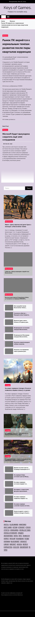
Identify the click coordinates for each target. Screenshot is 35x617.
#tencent (21, 527)
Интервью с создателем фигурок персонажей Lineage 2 (21, 490)
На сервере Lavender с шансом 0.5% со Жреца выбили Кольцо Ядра (16, 434)
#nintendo (22, 524)
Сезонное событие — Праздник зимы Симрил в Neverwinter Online (21, 314)
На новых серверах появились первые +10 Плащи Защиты (20, 497)
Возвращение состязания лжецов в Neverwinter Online (21, 328)
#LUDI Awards (14, 524)
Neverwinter (8, 221)
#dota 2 (6, 524)
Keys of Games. (17, 7)
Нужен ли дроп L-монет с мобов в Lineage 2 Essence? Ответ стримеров (22, 512)
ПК (29, 547)
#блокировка (8, 535)
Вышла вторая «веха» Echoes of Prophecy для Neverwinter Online (21, 321)
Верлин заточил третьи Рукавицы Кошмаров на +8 (21, 468)
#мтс (20, 535)
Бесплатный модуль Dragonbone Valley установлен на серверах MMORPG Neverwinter (17, 298)
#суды (26, 538)
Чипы (5, 550)
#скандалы (20, 538)
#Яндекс (21, 533)
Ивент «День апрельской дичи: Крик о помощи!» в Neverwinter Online (18, 225)
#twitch (6, 530)
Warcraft (13, 544)
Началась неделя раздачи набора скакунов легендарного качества (22, 343)
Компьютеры (8, 547)
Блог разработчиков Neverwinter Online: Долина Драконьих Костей (22, 307)
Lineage (7, 385)
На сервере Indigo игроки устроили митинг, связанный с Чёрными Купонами (18, 459)
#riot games (8, 527)
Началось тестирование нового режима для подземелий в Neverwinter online (22, 350)
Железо (5, 35)
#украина (7, 541)
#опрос (6, 538)
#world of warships (10, 533)
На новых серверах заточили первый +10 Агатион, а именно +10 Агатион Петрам (20, 483)
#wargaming (14, 530)
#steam (15, 527)
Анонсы (19, 544)
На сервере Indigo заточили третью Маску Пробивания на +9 (21, 476)
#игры (16, 535)
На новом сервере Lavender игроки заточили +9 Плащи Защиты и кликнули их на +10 (22, 505)
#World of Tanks (24, 530)
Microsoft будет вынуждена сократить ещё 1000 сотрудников (16, 137)
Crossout (23, 541)
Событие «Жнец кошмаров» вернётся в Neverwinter (17, 272)
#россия (12, 538)
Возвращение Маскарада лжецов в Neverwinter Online (21, 336)
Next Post (5, 126)
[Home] (3, 16)
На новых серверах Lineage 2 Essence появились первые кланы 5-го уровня (18, 389)
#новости (26, 535)
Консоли (16, 547)
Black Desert (15, 541)
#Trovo (28, 527)
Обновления (24, 547)
